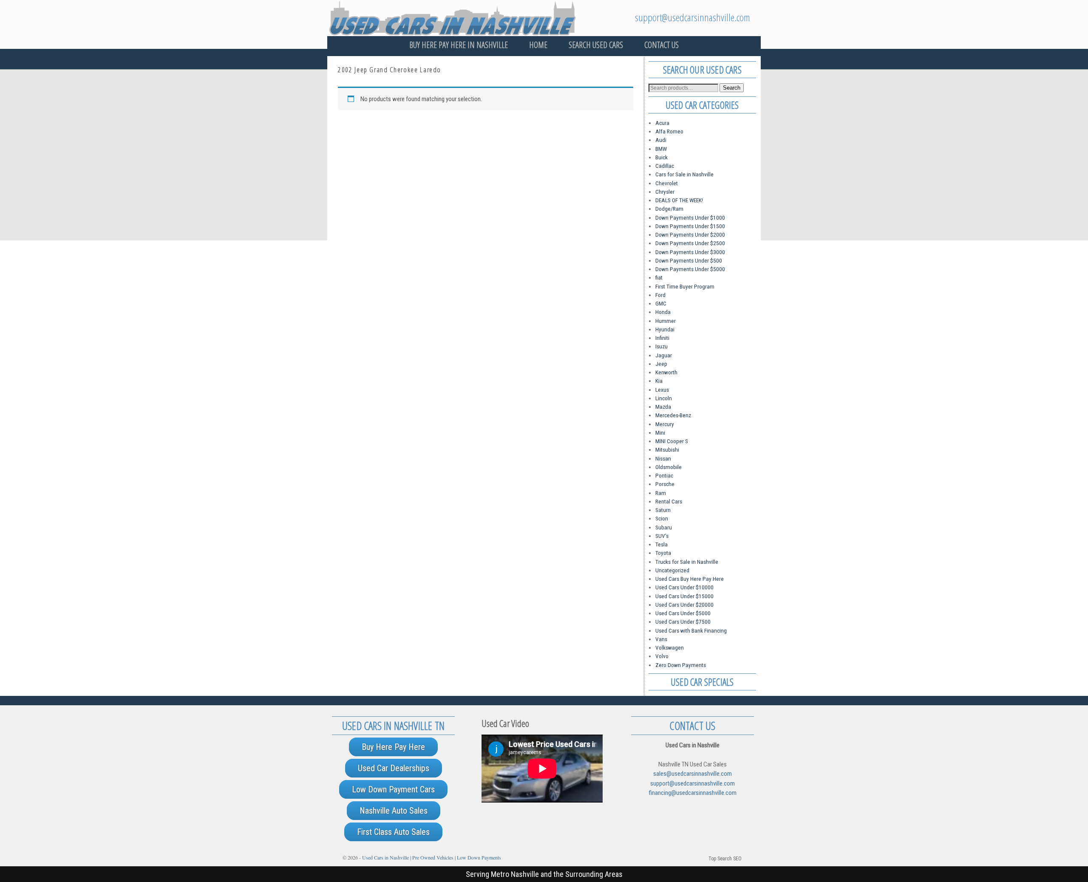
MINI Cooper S (671, 441)
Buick (661, 157)
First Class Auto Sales (393, 832)
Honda (663, 311)
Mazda (663, 406)
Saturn (663, 509)
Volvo (662, 656)
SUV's (662, 535)
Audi (660, 139)
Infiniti (662, 337)
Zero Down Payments (680, 665)
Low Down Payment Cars (393, 789)
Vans (661, 639)
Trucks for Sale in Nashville (686, 561)
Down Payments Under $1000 (690, 217)
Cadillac (664, 165)
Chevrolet (666, 183)
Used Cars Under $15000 (684, 596)
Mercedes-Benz (673, 415)
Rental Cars (668, 501)
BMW (661, 148)
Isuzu (661, 346)
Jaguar (663, 355)
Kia (659, 380)
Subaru (663, 527)
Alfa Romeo (669, 131)
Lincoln (663, 398)
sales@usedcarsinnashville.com (692, 773)
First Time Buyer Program (684, 286)
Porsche (664, 484)
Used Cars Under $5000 (683, 613)
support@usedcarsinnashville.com (692, 17)
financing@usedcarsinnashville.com (693, 793)
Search (731, 88)
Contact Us (661, 45)
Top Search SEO (725, 859)
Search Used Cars (596, 45)
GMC (660, 303)
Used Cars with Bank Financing (691, 630)
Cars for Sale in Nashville (684, 174)
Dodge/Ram (669, 208)
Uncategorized (672, 570)
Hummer (665, 320)
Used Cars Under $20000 (684, 604)
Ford (660, 294)
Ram (660, 492)
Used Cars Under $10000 (684, 587)
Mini (660, 432)
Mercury (664, 424)
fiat (659, 277)
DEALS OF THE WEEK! (679, 200)
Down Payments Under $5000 (690, 269)
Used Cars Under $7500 (683, 621)
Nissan (663, 458)
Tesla (661, 544)
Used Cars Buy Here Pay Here (689, 578)
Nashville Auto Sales (394, 811)
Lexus (662, 389)
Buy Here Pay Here (393, 747)
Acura (662, 122)
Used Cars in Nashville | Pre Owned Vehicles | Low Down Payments (431, 857)
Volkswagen (669, 647)
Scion (661, 518)
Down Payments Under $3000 (690, 252)
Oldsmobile (668, 467)
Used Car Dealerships (393, 768)
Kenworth (666, 372)
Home (538, 45)
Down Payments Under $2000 (690, 234)
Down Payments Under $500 (688, 260)
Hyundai (664, 329)
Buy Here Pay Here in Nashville (458, 45)
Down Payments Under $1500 (690, 226)
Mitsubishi (667, 449)
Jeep (661, 363)
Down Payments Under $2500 (690, 243)
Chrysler (664, 191)
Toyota (663, 552)
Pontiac (664, 475)
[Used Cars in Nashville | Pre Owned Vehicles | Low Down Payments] (544, 18)
